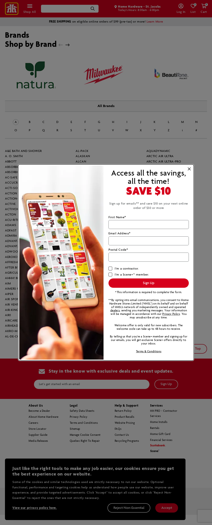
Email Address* (119, 233)
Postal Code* (118, 250)
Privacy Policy (171, 314)
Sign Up (148, 283)
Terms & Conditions (148, 351)
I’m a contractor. (127, 269)
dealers (115, 310)
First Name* (117, 217)
